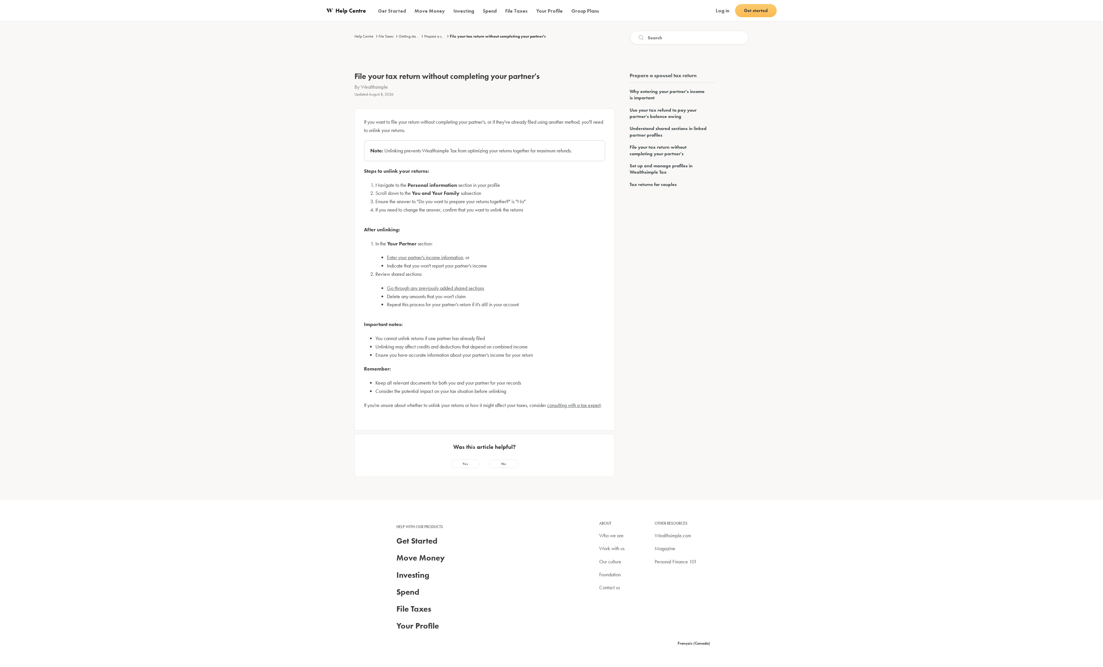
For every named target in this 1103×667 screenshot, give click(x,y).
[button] (465, 463)
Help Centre (363, 36)
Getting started (410, 36)
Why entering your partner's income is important (667, 94)
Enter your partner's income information (425, 257)
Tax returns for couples (653, 184)
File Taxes (386, 36)
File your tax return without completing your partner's (498, 36)
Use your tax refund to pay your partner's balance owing (663, 113)
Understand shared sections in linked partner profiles (668, 131)
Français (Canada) (694, 643)
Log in (722, 10)
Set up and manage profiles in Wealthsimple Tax (661, 169)
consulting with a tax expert (574, 405)
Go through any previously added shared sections (435, 288)
